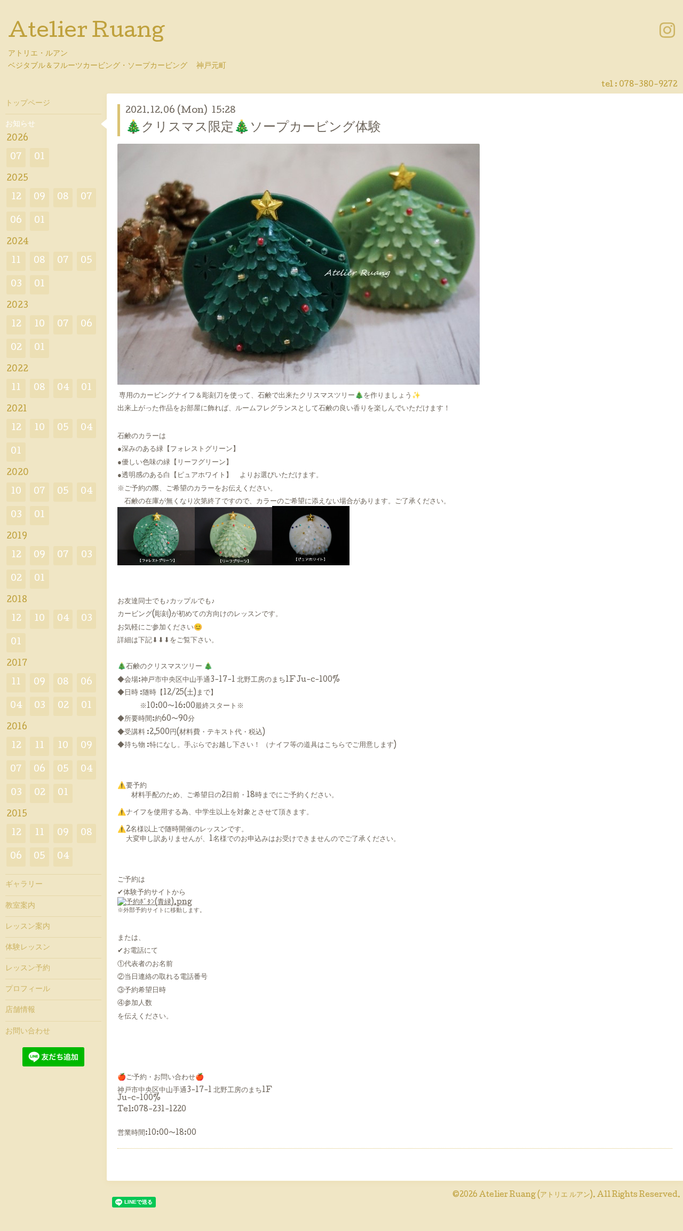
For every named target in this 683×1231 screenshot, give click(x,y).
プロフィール (27, 989)
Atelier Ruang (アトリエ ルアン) (536, 1195)
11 (16, 261)
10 (39, 324)
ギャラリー (24, 885)
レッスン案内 (27, 927)
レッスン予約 (27, 968)
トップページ (27, 103)
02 (16, 348)
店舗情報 (20, 1010)
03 (16, 284)
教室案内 (20, 906)
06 (16, 220)
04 (63, 388)
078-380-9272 (648, 85)
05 (86, 261)
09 (39, 197)
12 (16, 197)
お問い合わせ (27, 1031)
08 (63, 197)
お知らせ (20, 124)
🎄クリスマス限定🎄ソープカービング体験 (253, 128)
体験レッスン (27, 948)
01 (39, 157)
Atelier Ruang (86, 32)
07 (16, 157)
